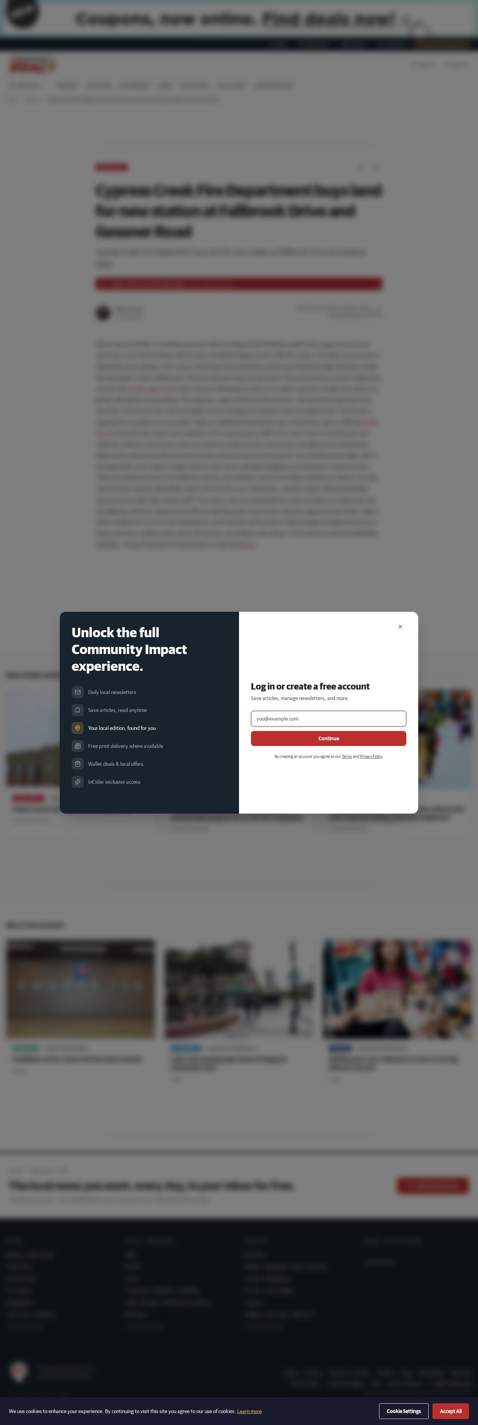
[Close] (400, 627)
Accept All (451, 1411)
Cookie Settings (404, 1411)
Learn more (249, 1411)
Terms (347, 756)
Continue (329, 738)
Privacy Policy (371, 756)
